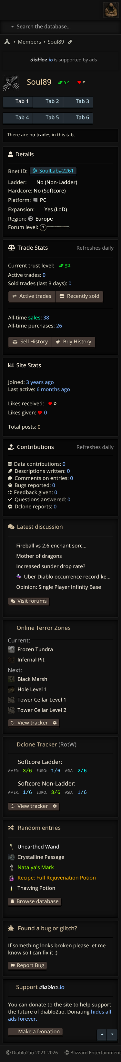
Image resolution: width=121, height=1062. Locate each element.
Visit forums (32, 600)
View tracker (32, 722)
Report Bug (30, 965)
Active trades (34, 295)
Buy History (76, 341)
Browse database (37, 901)
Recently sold (82, 295)
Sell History (33, 341)
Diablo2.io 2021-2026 (34, 1053)
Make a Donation (39, 1031)
